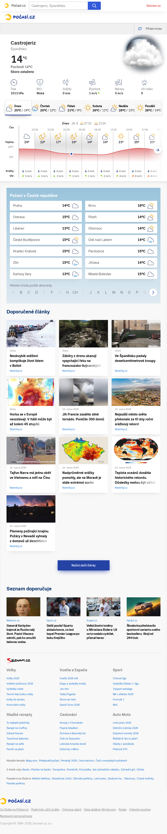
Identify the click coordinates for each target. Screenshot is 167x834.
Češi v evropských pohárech (111, 760)
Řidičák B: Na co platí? (125, 738)
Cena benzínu (86, 760)
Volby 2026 (13, 678)
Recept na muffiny (17, 728)
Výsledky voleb (15, 689)
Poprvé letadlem (69, 728)
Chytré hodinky (145, 778)
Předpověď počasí (49, 760)
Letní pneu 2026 (122, 722)
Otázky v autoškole (123, 744)
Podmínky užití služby (45, 809)
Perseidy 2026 (69, 760)
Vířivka (140, 769)
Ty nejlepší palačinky (18, 722)
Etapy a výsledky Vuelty (73, 683)
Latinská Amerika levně (73, 744)
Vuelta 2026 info (69, 678)
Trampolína (58, 769)
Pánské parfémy (16, 783)
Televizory (129, 778)
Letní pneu (100, 778)
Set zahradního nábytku (105, 769)
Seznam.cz (153, 5)
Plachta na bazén (41, 769)
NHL (115, 704)
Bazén (26, 769)
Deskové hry (115, 778)
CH (75, 292)
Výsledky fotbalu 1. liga (126, 683)
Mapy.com (31, 760)
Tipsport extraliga (122, 689)
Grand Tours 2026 (70, 704)
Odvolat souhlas (140, 809)
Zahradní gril (128, 769)
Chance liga (119, 678)
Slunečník (72, 769)
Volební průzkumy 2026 (20, 683)
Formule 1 (118, 699)
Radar (123, 809)
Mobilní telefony (41, 778)
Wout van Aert (68, 699)
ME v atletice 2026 (123, 694)
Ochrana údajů (71, 809)
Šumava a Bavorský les (73, 733)
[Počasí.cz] (20, 17)
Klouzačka (85, 769)
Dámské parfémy (82, 778)
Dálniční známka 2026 (125, 728)
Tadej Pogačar (68, 694)
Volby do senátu (16, 699)
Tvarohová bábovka (17, 738)
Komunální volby (16, 704)
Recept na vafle (15, 744)
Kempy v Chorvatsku (71, 722)
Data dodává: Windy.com (100, 809)
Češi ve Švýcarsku (70, 738)
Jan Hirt (64, 689)
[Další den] (158, 150)
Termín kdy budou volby (20, 694)
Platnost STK (120, 749)
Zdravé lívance (15, 733)
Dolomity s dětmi (69, 749)
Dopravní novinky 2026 (125, 733)
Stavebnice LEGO (61, 778)
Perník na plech (15, 749)
